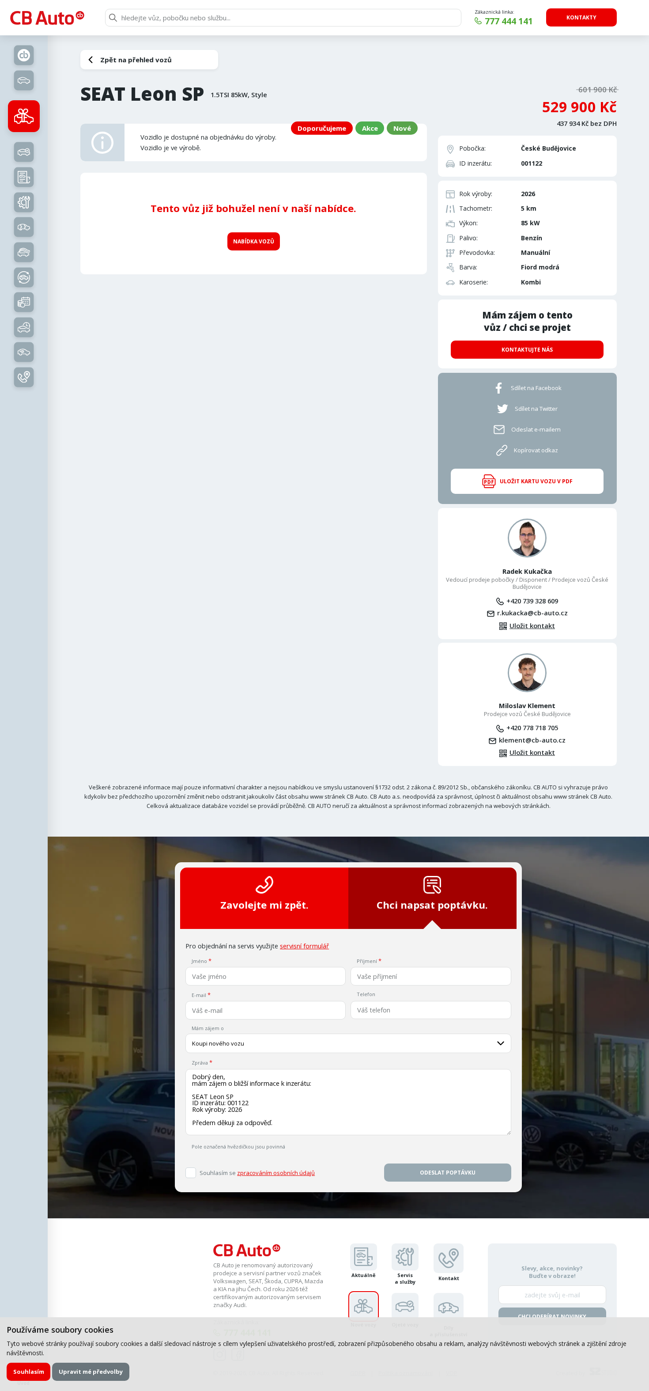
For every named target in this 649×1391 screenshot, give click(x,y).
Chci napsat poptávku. (432, 905)
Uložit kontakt (532, 625)
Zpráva (200, 1062)
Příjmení (367, 961)
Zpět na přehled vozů (136, 59)
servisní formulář (304, 945)
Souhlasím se (257, 1173)
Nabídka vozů (253, 241)
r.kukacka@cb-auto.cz (532, 612)
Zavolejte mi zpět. (264, 905)
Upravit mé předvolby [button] (91, 1372)
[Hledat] (113, 18)
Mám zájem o (208, 1028)
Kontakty (581, 17)
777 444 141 (509, 21)
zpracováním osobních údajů (276, 1173)
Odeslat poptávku (447, 1172)
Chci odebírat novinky (552, 1316)
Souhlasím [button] (28, 1372)
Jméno (199, 961)
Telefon (366, 994)
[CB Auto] (47, 18)
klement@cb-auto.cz (532, 739)
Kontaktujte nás (527, 349)
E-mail (199, 995)
